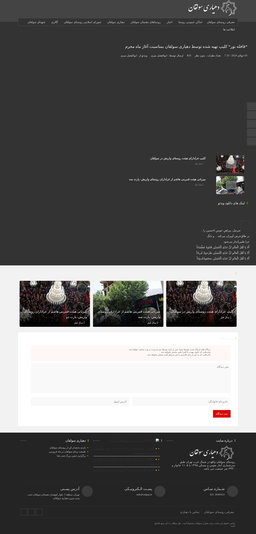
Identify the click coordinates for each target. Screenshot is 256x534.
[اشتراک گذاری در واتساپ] (234, 218)
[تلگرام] (252, 115)
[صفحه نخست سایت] (252, 107)
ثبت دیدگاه (222, 413)
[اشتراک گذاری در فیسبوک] (250, 218)
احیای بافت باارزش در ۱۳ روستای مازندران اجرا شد (123, 470)
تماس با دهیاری (189, 512)
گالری (54, 22)
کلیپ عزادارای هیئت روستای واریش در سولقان (178, 158)
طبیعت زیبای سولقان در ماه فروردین (67, 451)
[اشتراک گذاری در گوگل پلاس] (244, 218)
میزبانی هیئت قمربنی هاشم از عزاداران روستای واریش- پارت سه (167, 179)
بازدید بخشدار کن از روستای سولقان (68, 447)
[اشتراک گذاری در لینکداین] (240, 218)
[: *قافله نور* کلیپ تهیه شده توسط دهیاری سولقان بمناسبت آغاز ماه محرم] (245, 225)
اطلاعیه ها (229, 29)
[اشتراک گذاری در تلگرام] (237, 218)
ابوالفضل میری (159, 55)
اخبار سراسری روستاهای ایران (129, 440)
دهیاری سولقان (116, 22)
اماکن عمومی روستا (190, 22)
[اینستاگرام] (252, 133)
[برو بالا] (252, 141)
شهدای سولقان (36, 22)
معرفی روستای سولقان (221, 22)
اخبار (169, 22)
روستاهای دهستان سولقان (146, 22)
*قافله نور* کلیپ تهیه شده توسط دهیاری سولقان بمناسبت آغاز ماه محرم (186, 46)
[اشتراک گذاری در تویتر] (247, 218)
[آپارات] (252, 124)
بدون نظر (200, 55)
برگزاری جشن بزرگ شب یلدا (71, 455)
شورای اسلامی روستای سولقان (82, 22)
